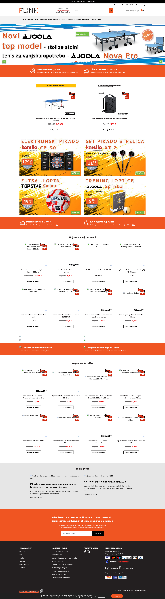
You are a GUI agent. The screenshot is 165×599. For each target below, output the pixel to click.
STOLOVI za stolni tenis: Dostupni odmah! (82, 1)
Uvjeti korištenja (57, 555)
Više (77, 72)
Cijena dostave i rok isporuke (62, 565)
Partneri (22, 561)
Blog (143, 5)
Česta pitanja (24, 565)
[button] (12, 44)
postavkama (101, 597)
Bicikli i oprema (40, 20)
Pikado (63, 20)
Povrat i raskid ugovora (60, 571)
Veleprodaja (134, 5)
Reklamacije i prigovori (60, 568)
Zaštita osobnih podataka (61, 578)
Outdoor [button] (71, 20)
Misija (21, 558)
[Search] (111, 10)
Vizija (21, 555)
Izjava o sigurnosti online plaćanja (64, 558)
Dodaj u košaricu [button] (56, 130)
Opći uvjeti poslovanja (60, 552)
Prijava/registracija (132, 11)
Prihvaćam (117, 596)
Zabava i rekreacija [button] (83, 20)
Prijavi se (98, 533)
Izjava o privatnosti (59, 574)
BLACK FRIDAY (28, 20)
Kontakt (125, 5)
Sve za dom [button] (96, 20)
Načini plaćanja (57, 561)
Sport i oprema (53, 20)
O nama (117, 5)
